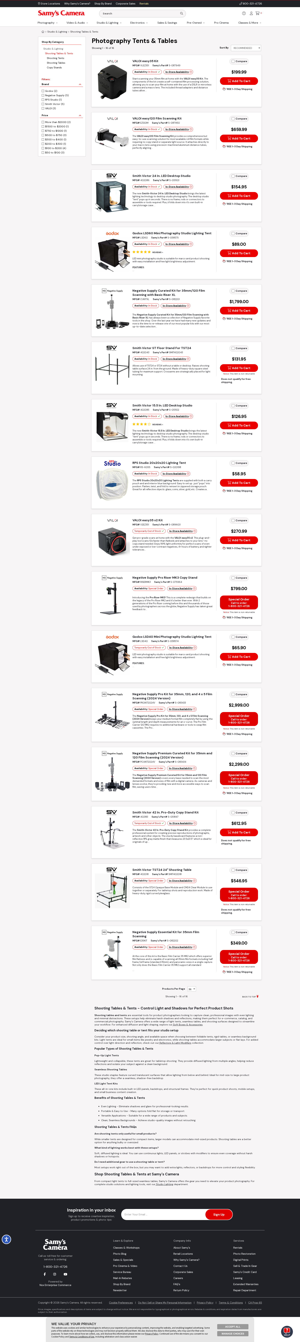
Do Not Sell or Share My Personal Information (164, 1302)
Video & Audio (75, 23)
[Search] (181, 13)
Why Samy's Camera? (186, 1260)
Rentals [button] (144, 3)
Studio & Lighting (107, 23)
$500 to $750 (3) (55, 135)
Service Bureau (122, 1272)
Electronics (137, 23)
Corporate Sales (183, 1272)
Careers (178, 1278)
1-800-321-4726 (55, 1267)
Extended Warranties (246, 1284)
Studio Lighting (164, 1184)
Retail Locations (183, 1254)
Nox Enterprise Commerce (55, 1285)
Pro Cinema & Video (125, 1266)
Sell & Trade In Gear (245, 1266)
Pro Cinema (221, 23)
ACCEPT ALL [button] (232, 1326)
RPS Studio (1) (53, 99)
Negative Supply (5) (57, 95)
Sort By (224, 47)
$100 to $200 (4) (55, 148)
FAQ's (176, 1284)
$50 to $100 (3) (54, 152)
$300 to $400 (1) (55, 139)
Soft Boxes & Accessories (187, 1024)
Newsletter (120, 1290)
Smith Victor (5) (54, 104)
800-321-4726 (252, 3)
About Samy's (181, 1247)
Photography (46, 23)
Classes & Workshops (126, 1247)
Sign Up (218, 1214)
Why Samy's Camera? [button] (77, 3)
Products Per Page (173, 988)
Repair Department (244, 1290)
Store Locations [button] (50, 3)
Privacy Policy (205, 1302)
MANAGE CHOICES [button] (233, 1333)
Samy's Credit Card (245, 1272)
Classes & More (248, 23)
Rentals (237, 1247)
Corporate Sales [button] (125, 3)
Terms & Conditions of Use (81, 1336)
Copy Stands (54, 67)
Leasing (238, 1278)
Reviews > (157, 252)
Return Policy (181, 1290)
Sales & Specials (123, 1260)
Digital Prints (240, 1260)
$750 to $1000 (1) (56, 130)
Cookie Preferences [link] (121, 1302)
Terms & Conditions (231, 1302)
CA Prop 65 (255, 1302)
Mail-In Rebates (122, 1278)
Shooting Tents (55, 58)
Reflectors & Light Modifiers (175, 1042)
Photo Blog (119, 1254)
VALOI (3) (50, 108)
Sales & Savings (167, 23)
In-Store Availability (177, 71)
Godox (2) (51, 91)
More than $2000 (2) (58, 122)
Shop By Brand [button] (103, 3)
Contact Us (180, 1266)
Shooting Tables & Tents (59, 53)
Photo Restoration (244, 1254)
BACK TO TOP (249, 997)
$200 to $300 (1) (55, 143)
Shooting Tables (56, 62)
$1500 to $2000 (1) (57, 126)
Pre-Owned (194, 23)
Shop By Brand (121, 1284)
